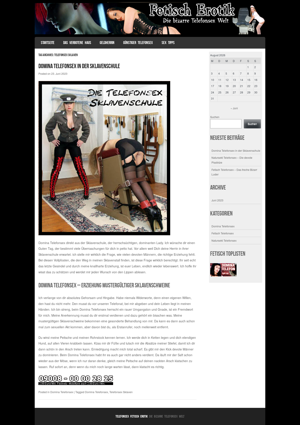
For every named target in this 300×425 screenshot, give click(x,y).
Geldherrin (107, 42)
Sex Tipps (168, 42)
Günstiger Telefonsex (138, 42)
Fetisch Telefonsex (222, 233)
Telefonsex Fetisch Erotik (132, 416)
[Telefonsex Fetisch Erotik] (150, 33)
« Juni (234, 108)
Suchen (214, 117)
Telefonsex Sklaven (121, 392)
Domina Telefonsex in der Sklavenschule (79, 66)
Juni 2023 (217, 200)
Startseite (47, 42)
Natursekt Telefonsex (224, 240)
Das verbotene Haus (77, 42)
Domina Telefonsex (93, 309)
